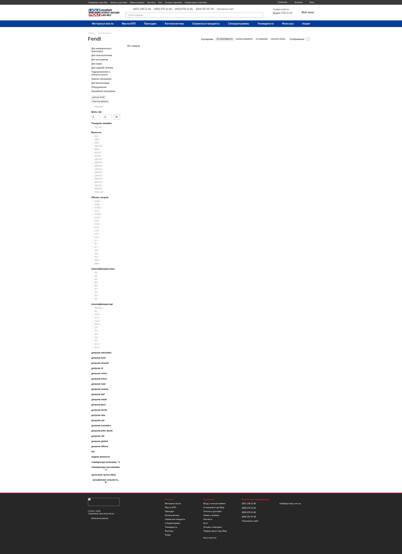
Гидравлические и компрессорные (100, 73)
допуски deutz (99, 410)
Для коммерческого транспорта (101, 49)
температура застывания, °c (105, 468)
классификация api (102, 304)
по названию (262, 39)
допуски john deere (102, 431)
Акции (306, 23)
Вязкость (96, 132)
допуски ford (98, 358)
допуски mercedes (101, 352)
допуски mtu (98, 415)
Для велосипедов (100, 83)
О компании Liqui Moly (98, 2)
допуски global (99, 441)
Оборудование (99, 87)
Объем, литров (99, 197)
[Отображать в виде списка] (312, 39)
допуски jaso (98, 404)
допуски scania (99, 389)
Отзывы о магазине (173, 2)
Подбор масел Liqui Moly (196, 2)
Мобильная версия (99, 518)
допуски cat (97, 420)
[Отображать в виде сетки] (308, 39)
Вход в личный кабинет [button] (214, 503)
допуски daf (98, 394)
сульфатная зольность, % (105, 481)
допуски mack (99, 399)
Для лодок (96, 63)
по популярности (225, 39)
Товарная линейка (101, 123)
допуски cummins (101, 425)
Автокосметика (174, 23)
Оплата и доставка (118, 2)
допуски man (98, 384)
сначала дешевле (244, 39)
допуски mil (97, 436)
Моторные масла (103, 23)
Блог (160, 2)
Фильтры (288, 23)
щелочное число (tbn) (103, 474)
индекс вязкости (100, 457)
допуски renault (100, 363)
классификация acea (102, 269)
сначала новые (278, 39)
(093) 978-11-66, (184, 9)
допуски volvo (99, 373)
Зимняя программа (101, 79)
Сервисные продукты (206, 23)
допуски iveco (99, 378)
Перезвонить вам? (225, 9)
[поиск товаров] (260, 15)
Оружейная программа (103, 91)
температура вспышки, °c (105, 462)
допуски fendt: (98, 97)
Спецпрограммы (238, 23)
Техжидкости (266, 23)
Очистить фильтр (100, 101)
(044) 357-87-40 (205, 9)
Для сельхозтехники (101, 55)
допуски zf (97, 368)
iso (93, 451)
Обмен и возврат (137, 2)
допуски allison (99, 446)
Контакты (151, 2)
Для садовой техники (102, 67)
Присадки (150, 23)
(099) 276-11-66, (163, 9)
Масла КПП (129, 23)
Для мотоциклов (99, 59)
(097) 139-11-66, (142, 9)
